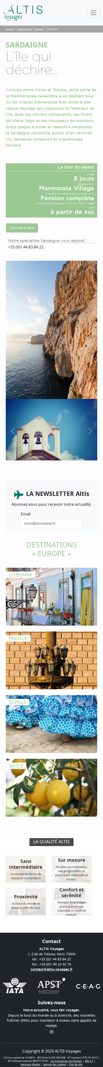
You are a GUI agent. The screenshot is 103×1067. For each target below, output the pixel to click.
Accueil (10, 29)
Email (26, 514)
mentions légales (30, 1064)
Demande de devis (22, 228)
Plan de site (76, 1064)
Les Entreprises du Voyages (66, 1061)
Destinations (24, 29)
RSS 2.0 (89, 1061)
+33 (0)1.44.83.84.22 (25, 247)
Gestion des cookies (54, 1064)
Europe (38, 29)
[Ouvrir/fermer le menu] (93, 13)
